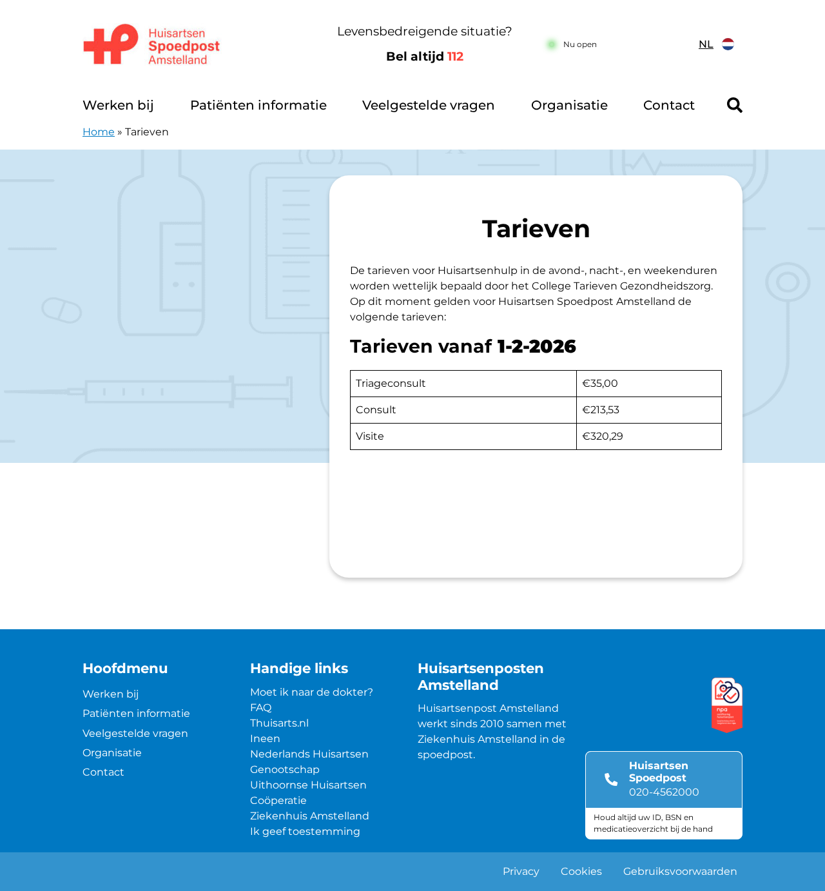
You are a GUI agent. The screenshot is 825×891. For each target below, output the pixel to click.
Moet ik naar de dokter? (311, 692)
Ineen (265, 738)
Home (98, 132)
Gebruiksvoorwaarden (680, 871)
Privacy (521, 871)
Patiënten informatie (258, 105)
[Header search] (734, 105)
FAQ (260, 707)
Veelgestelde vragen (428, 105)
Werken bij (118, 105)
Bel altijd (424, 56)
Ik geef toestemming (305, 831)
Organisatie (569, 105)
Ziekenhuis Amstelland (309, 816)
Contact (669, 105)
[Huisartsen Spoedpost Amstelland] (196, 44)
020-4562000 (664, 792)
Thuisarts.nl (279, 723)
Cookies (581, 871)
